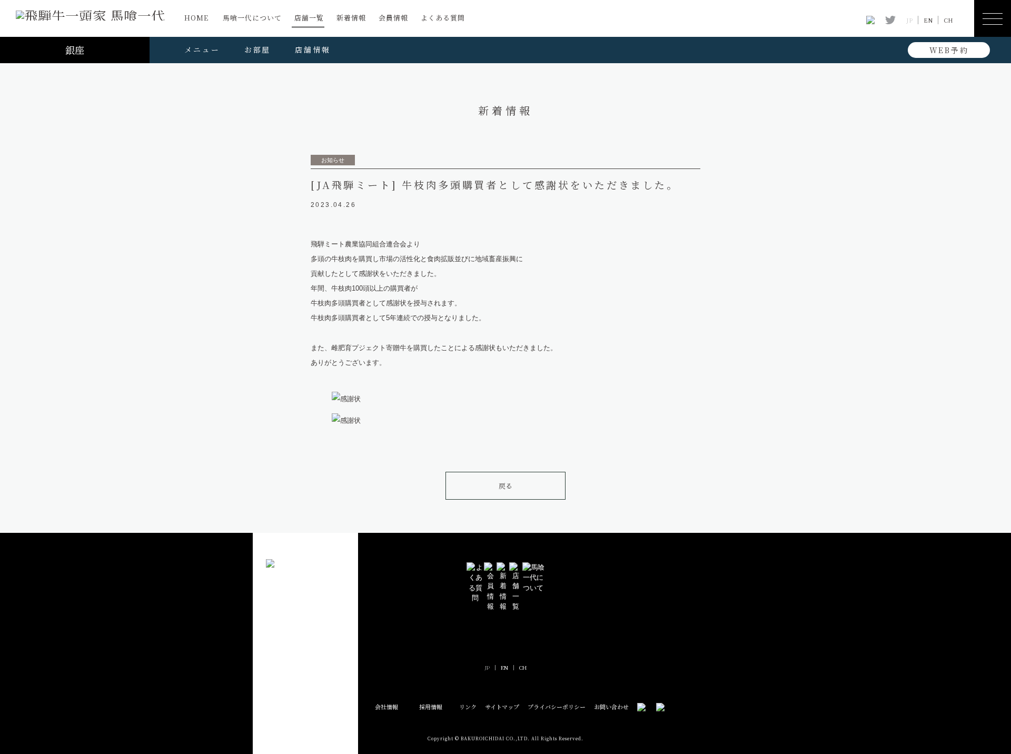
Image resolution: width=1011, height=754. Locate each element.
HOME (196, 18)
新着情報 (351, 18)
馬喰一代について (252, 18)
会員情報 (393, 18)
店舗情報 (312, 49)
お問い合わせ (611, 706)
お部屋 (257, 49)
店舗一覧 (309, 18)
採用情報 (430, 706)
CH (948, 20)
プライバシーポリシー (557, 706)
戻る (505, 486)
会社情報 (386, 706)
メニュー (202, 49)
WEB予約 (949, 50)
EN (928, 20)
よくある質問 (443, 18)
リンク (468, 706)
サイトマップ (502, 706)
